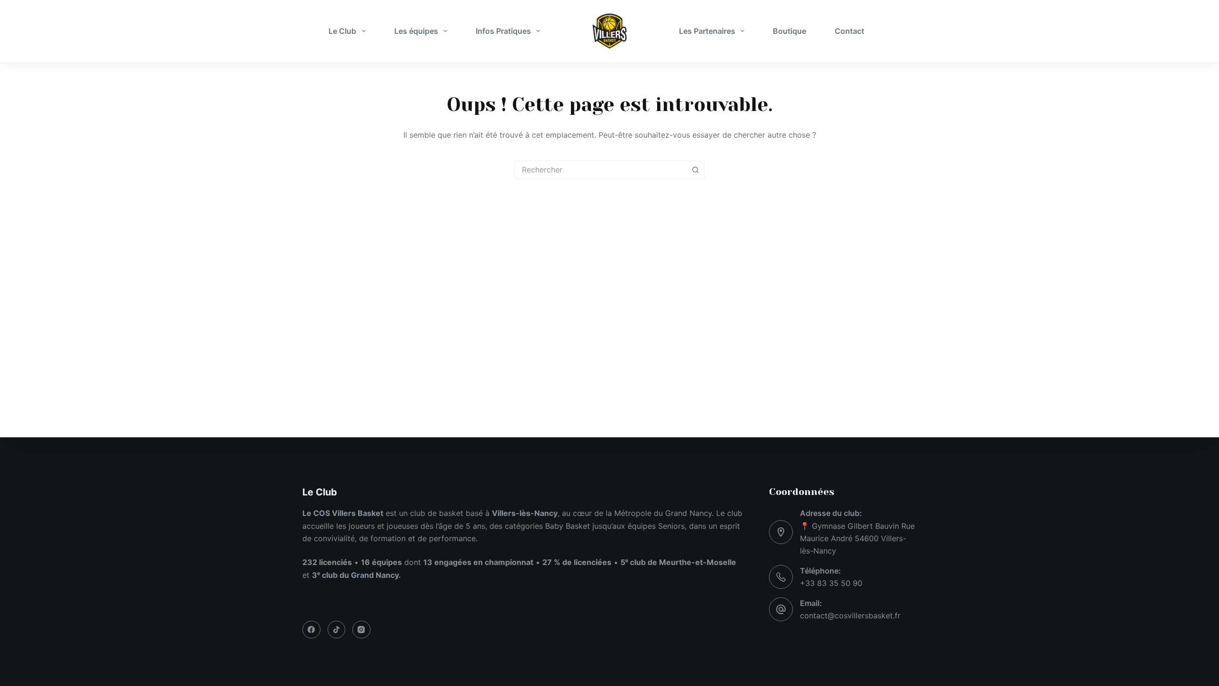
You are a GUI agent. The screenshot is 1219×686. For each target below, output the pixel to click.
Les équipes (416, 31)
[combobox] (600, 169)
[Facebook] (311, 630)
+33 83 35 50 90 (831, 583)
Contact (849, 31)
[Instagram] (361, 630)
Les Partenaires (707, 31)
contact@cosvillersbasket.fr (850, 615)
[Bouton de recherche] (695, 170)
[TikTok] (337, 630)
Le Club (342, 31)
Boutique (789, 31)
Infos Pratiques (503, 31)
